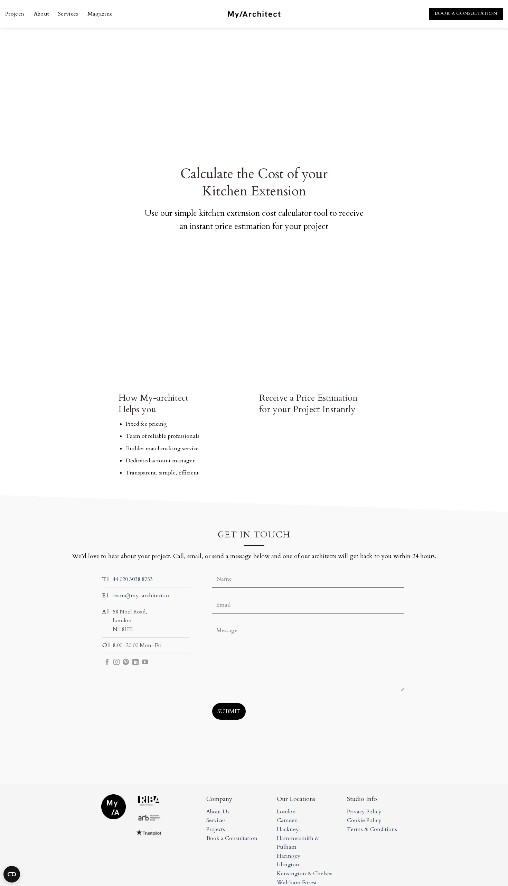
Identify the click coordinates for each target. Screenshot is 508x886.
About (41, 14)
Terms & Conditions (372, 829)
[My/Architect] (254, 13)
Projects (15, 14)
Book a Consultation (231, 838)
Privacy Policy (364, 811)
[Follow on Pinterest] (126, 662)
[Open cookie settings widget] (11, 874)
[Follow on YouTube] (145, 662)
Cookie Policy (364, 820)
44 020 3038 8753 (133, 579)
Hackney (288, 829)
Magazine (100, 14)
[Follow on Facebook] (107, 662)
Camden (287, 820)
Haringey (289, 856)
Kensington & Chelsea (305, 873)
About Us (217, 811)
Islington (288, 864)
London (286, 811)
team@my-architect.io (141, 595)
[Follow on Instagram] (116, 662)
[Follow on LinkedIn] (135, 662)
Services (68, 14)
